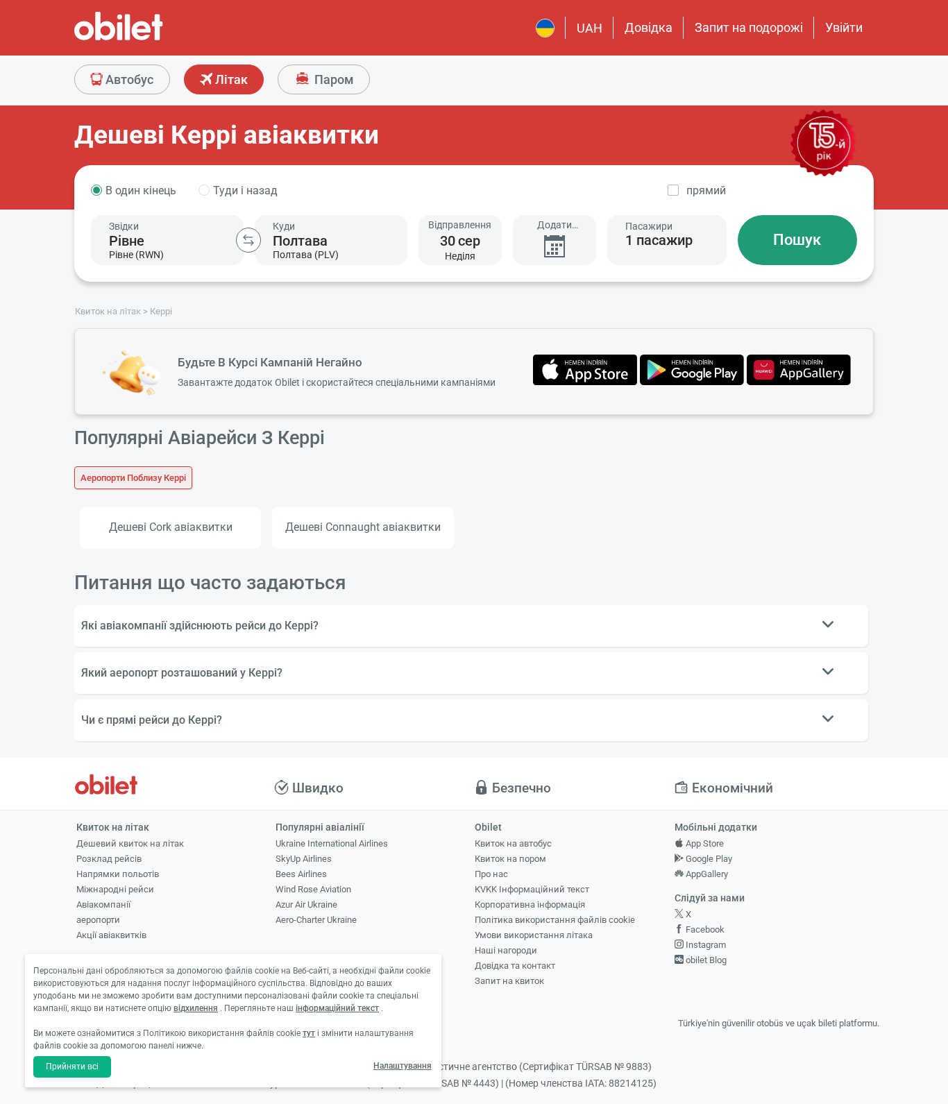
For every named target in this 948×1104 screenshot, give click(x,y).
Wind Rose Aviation (313, 889)
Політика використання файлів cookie (555, 920)
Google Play (708, 859)
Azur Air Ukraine (306, 904)
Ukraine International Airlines (332, 843)
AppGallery (706, 874)
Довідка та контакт (515, 965)
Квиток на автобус (513, 843)
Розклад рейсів (109, 859)
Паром (333, 79)
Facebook (704, 929)
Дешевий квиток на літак (130, 843)
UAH (589, 28)
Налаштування (402, 1066)
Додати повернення (554, 225)
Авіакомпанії (103, 904)
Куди (284, 226)
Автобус (128, 79)
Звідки (124, 226)
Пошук (797, 239)
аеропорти (98, 920)
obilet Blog (705, 960)
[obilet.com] (152, 38)
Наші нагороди (506, 950)
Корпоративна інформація (530, 904)
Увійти (844, 27)
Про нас (491, 874)
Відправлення (459, 224)
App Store (704, 843)
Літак (230, 79)
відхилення (195, 1008)
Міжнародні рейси (115, 889)
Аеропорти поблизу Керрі (133, 478)
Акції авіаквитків (111, 935)
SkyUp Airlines (304, 859)
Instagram (705, 945)
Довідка (648, 27)
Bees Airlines (301, 874)
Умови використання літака (534, 935)
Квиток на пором (510, 859)
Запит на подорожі (749, 27)
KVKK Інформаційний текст (532, 889)
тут (309, 1033)
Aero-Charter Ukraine (316, 920)
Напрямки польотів (117, 874)
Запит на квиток (509, 981)
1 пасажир (659, 240)
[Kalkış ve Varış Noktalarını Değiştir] (248, 240)
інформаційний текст (337, 1008)
